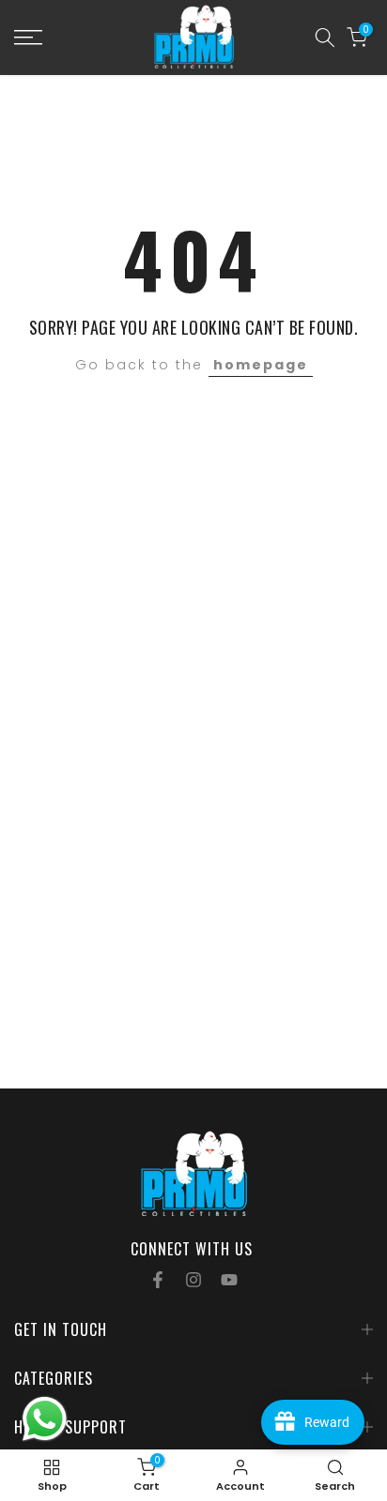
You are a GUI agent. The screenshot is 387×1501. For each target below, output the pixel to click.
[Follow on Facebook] (157, 1279)
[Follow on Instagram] (193, 1279)
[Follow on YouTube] (229, 1279)
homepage (260, 364)
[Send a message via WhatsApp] (44, 1419)
